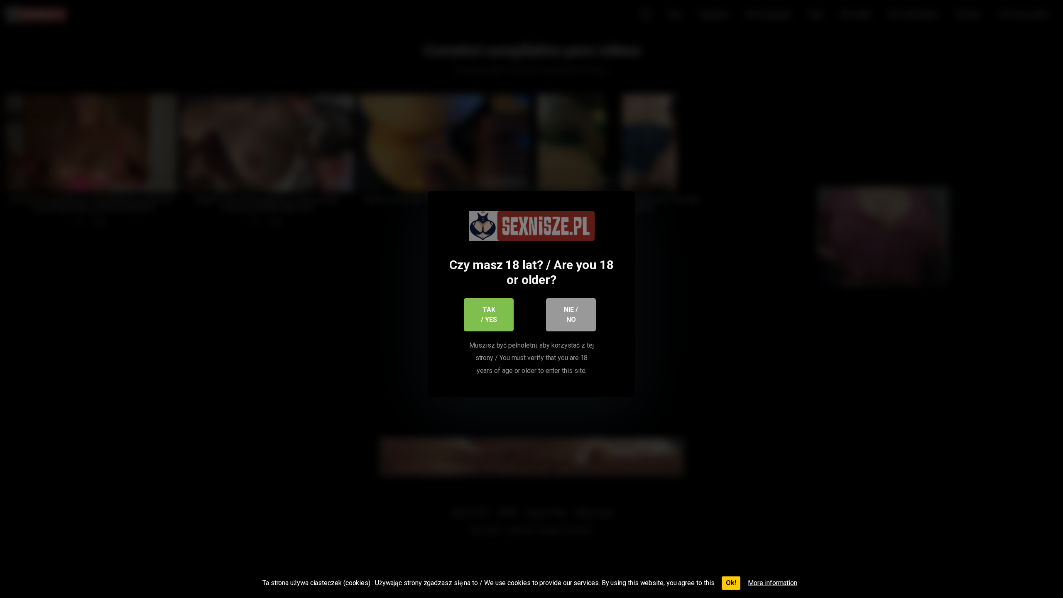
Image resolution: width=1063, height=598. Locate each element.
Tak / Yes (489, 315)
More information (772, 583)
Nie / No (571, 315)
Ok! (731, 583)
